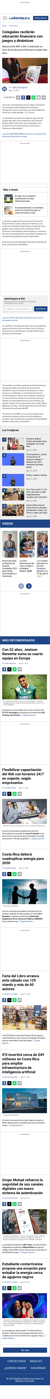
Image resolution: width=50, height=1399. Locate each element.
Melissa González (11, 994)
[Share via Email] (39, 97)
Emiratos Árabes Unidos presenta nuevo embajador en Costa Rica (36, 443)
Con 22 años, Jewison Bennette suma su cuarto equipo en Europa (22, 653)
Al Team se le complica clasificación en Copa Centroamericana (25, 198)
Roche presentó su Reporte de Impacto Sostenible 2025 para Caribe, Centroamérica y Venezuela (9, 568)
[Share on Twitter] (28, 97)
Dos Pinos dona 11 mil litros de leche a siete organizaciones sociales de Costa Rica (36, 493)
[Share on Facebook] (23, 97)
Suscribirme (41, 309)
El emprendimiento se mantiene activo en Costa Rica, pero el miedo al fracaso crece (29, 210)
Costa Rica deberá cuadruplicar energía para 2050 (23, 858)
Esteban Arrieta (10, 788)
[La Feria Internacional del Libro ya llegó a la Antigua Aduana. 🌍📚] (27, 544)
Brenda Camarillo (11, 1077)
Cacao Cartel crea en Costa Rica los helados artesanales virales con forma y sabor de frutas (36, 509)
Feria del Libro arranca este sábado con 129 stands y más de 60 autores (20, 982)
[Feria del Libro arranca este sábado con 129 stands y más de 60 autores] (24, 1017)
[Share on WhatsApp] (33, 97)
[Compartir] (44, 97)
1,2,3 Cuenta (29, 113)
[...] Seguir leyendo (28, 715)
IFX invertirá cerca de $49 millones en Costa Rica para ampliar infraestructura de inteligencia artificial (23, 1063)
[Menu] (5, 18)
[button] (40, 18)
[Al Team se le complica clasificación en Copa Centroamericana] (8, 198)
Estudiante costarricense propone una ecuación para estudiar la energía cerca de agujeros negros (24, 1270)
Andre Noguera (10, 663)
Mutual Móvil (28, 1247)
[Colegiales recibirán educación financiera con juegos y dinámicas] (25, 70)
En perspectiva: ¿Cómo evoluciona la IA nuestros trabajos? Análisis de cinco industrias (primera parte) (36, 460)
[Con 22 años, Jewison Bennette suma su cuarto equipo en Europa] (24, 686)
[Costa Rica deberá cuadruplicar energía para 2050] (24, 891)
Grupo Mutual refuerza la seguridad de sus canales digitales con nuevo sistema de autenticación (22, 1186)
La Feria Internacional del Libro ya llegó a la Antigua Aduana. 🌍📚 (26, 566)
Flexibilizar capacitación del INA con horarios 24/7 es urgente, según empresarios (23, 776)
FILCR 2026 (8, 1035)
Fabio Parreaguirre (20, 87)
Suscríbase (38, 1368)
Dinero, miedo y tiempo (36, 475)
